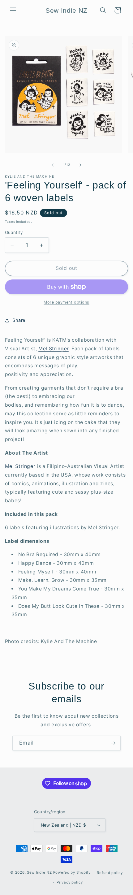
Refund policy (110, 873)
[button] (13, 10)
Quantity (14, 232)
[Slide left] (52, 165)
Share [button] (19, 320)
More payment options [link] (66, 302)
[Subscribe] (113, 743)
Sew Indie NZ (39, 873)
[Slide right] (80, 165)
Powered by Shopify (72, 873)
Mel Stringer (53, 349)
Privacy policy (70, 882)
